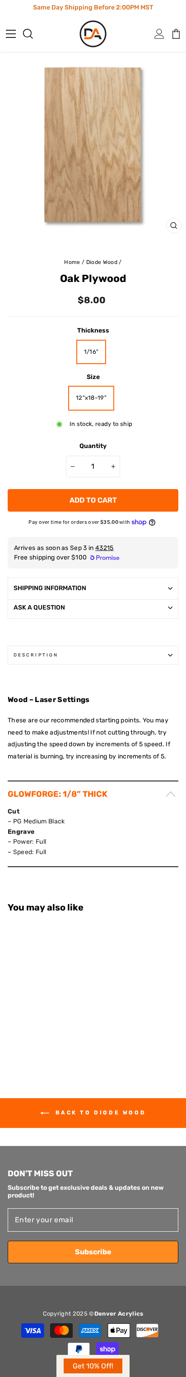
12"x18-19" (91, 397)
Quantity (93, 446)
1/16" (91, 351)
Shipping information (50, 588)
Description (36, 655)
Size (93, 377)
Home (72, 262)
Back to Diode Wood (99, 1112)
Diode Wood (101, 262)
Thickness (93, 330)
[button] (93, 1366)
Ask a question (39, 607)
